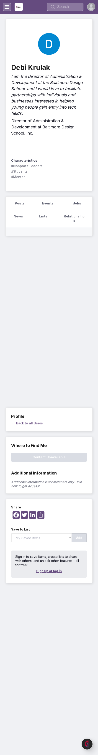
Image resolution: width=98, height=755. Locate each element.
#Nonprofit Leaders (26, 166)
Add (79, 538)
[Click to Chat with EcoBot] (87, 744)
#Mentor (18, 177)
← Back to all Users (27, 423)
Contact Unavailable (49, 457)
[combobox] (65, 7)
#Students (19, 171)
